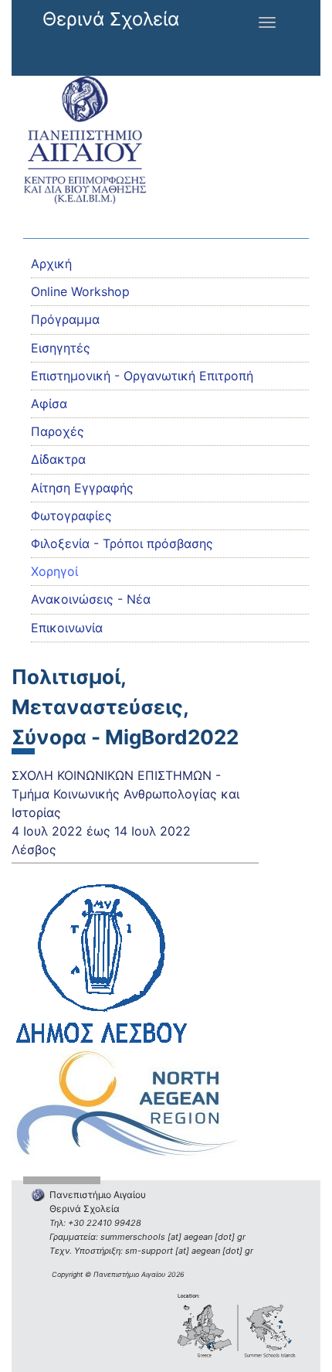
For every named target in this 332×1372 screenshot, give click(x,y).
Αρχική (51, 263)
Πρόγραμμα (65, 319)
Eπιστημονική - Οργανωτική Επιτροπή (142, 375)
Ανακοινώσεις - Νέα (91, 599)
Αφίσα (49, 403)
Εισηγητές (60, 348)
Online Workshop (80, 291)
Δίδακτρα (58, 459)
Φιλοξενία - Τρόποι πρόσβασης (122, 543)
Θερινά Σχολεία (110, 19)
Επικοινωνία (67, 627)
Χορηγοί (54, 571)
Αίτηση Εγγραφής (82, 487)
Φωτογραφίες (71, 515)
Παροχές (57, 431)
